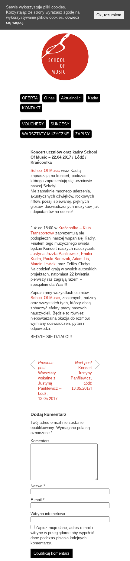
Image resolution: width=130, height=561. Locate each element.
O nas (49, 98)
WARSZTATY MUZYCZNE (45, 134)
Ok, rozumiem (108, 15)
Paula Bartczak (56, 258)
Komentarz (40, 441)
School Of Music (45, 170)
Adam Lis (80, 258)
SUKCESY (60, 124)
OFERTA (30, 98)
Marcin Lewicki (44, 264)
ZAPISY (82, 134)
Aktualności (71, 98)
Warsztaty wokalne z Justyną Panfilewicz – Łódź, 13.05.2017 (49, 380)
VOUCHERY (33, 124)
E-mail (37, 500)
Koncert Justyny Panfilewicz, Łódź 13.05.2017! (81, 375)
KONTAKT (31, 108)
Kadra (93, 98)
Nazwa (38, 486)
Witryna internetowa (48, 513)
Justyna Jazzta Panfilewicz (55, 253)
